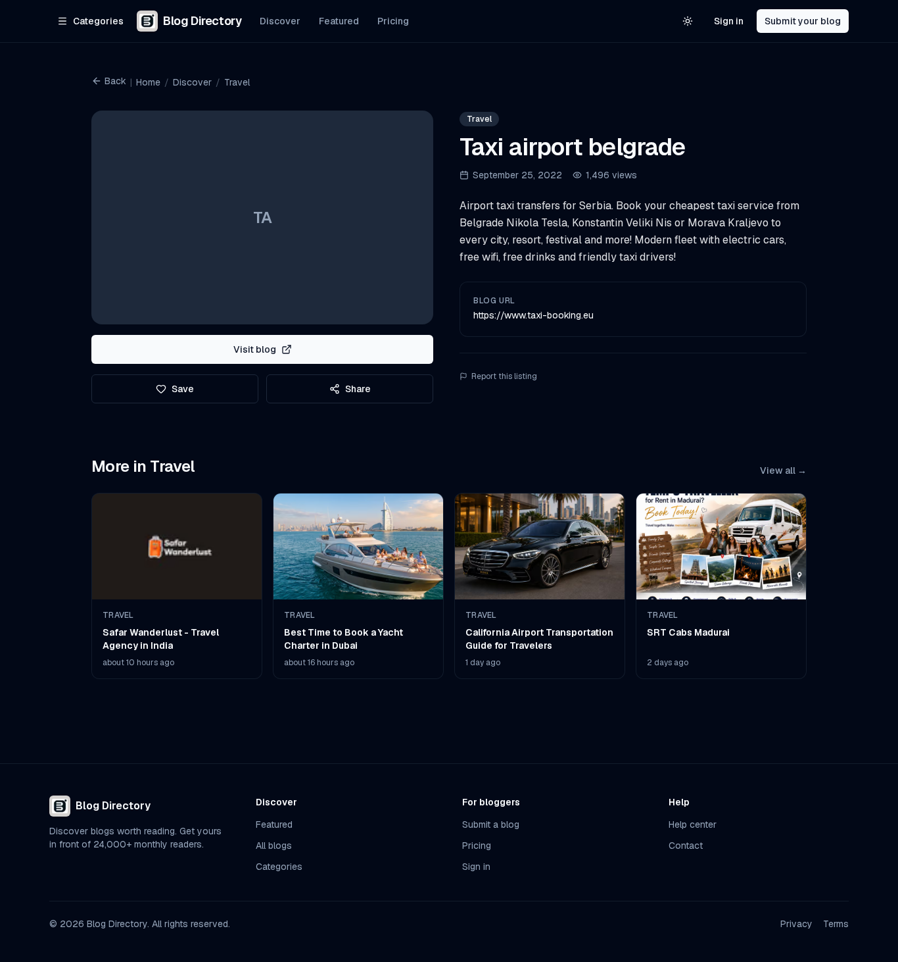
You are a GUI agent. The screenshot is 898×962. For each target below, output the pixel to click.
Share (358, 389)
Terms (836, 924)
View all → (783, 470)
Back (115, 81)
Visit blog (254, 349)
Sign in (729, 21)
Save (183, 389)
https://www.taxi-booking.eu (533, 315)
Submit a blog (490, 824)
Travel (237, 82)
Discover (280, 21)
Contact (686, 845)
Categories (279, 867)
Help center (693, 824)
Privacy (796, 924)
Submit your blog (803, 21)
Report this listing (504, 376)
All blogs (274, 845)
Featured (339, 21)
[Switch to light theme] (687, 21)
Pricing (393, 21)
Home (148, 82)
